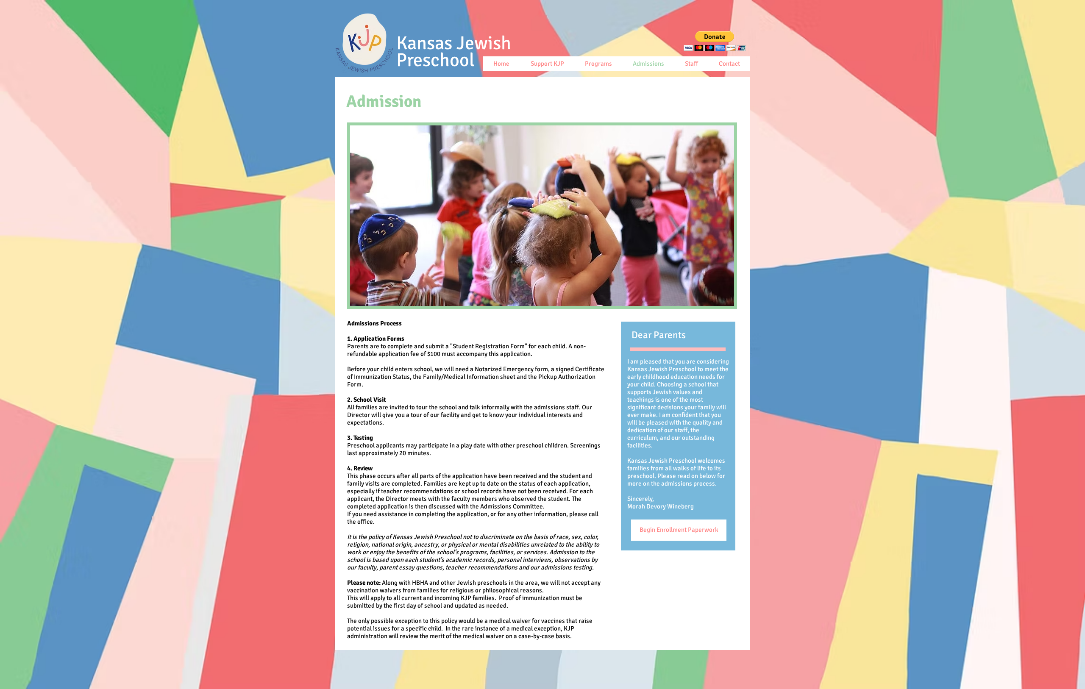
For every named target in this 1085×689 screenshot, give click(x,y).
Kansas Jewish (455, 52)
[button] (715, 41)
